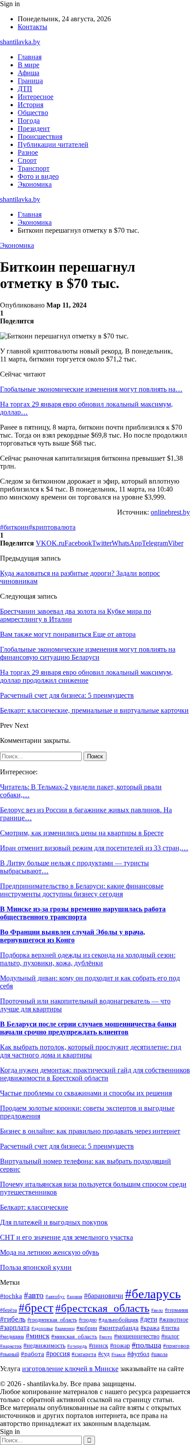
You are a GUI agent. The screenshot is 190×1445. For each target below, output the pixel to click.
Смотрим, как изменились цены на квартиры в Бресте (81, 833)
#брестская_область (102, 1308)
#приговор (176, 1346)
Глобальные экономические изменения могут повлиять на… (91, 389)
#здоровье (42, 1328)
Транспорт (33, 168)
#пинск (98, 1345)
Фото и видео (38, 176)
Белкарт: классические (34, 1207)
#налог (170, 1336)
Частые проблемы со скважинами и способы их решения (86, 1093)
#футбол (138, 1353)
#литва (170, 1327)
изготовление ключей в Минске (70, 1368)
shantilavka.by (20, 42)
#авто (34, 1295)
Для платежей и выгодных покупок (54, 1222)
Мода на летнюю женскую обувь (49, 1252)
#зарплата (15, 1327)
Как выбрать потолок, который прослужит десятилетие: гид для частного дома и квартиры (90, 1051)
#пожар (120, 1345)
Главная (30, 57)
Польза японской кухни (36, 1267)
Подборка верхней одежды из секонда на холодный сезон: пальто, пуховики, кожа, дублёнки (87, 959)
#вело (157, 1310)
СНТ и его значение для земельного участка (66, 1237)
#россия (58, 1353)
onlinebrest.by (170, 512)
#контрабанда (119, 1327)
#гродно (88, 1320)
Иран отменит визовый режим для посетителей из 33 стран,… (94, 848)
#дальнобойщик (118, 1320)
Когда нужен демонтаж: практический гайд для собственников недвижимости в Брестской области (95, 1074)
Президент (34, 128)
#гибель (13, 1319)
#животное (173, 1319)
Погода (29, 120)
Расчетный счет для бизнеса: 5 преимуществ (67, 1146)
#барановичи (103, 1295)
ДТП (25, 88)
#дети (148, 1319)
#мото (105, 1336)
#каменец (65, 1328)
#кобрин (86, 1328)
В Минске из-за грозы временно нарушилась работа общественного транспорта (83, 913)
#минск (37, 1336)
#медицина (12, 1337)
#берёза (8, 1310)
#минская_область (74, 1336)
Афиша (28, 73)
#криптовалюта (52, 527)
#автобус (55, 1296)
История (30, 104)
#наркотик (11, 1346)
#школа (159, 1354)
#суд (104, 1353)
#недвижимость (44, 1345)
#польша (146, 1345)
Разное (28, 152)
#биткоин (14, 527)
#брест (36, 1307)
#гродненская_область (52, 1320)
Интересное (35, 96)
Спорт (27, 160)
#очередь (77, 1346)
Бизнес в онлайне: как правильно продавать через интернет (90, 1131)
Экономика (35, 184)
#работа (32, 1353)
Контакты (32, 27)
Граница (30, 81)
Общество (33, 112)
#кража (150, 1328)
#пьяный (9, 1354)
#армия (74, 1296)
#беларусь (153, 1294)
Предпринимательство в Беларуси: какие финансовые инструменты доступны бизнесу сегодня (81, 890)
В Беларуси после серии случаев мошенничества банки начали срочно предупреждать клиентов (88, 1028)
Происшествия (40, 136)
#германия (176, 1310)
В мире (28, 65)
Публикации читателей (53, 144)
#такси (118, 1354)
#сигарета (84, 1354)
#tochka (11, 1295)
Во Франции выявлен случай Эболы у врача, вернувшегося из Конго (72, 936)
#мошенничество (137, 1336)
